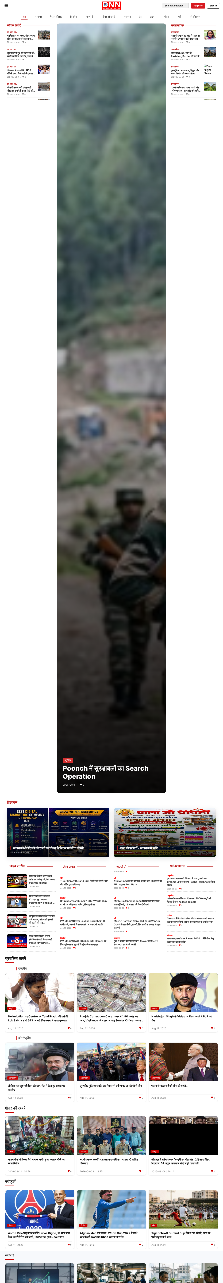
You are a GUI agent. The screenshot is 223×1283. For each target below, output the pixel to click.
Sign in (213, 5)
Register (198, 5)
